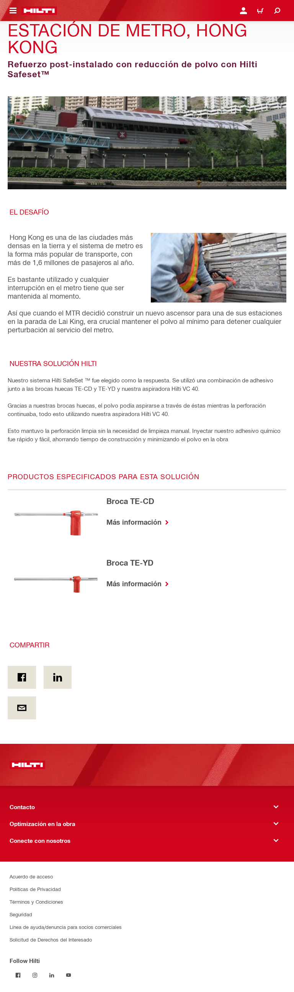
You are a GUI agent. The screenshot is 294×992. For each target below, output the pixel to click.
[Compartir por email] (22, 707)
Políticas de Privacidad (35, 889)
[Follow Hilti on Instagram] (34, 975)
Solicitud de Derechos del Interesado (51, 939)
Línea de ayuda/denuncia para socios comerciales (66, 927)
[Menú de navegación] (13, 10)
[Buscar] (277, 10)
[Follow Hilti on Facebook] (18, 975)
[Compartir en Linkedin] (58, 677)
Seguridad (21, 914)
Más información (134, 522)
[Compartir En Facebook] (22, 677)
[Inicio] (39, 11)
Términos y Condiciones (36, 901)
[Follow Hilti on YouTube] (68, 975)
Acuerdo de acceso (31, 876)
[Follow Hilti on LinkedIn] (51, 975)
